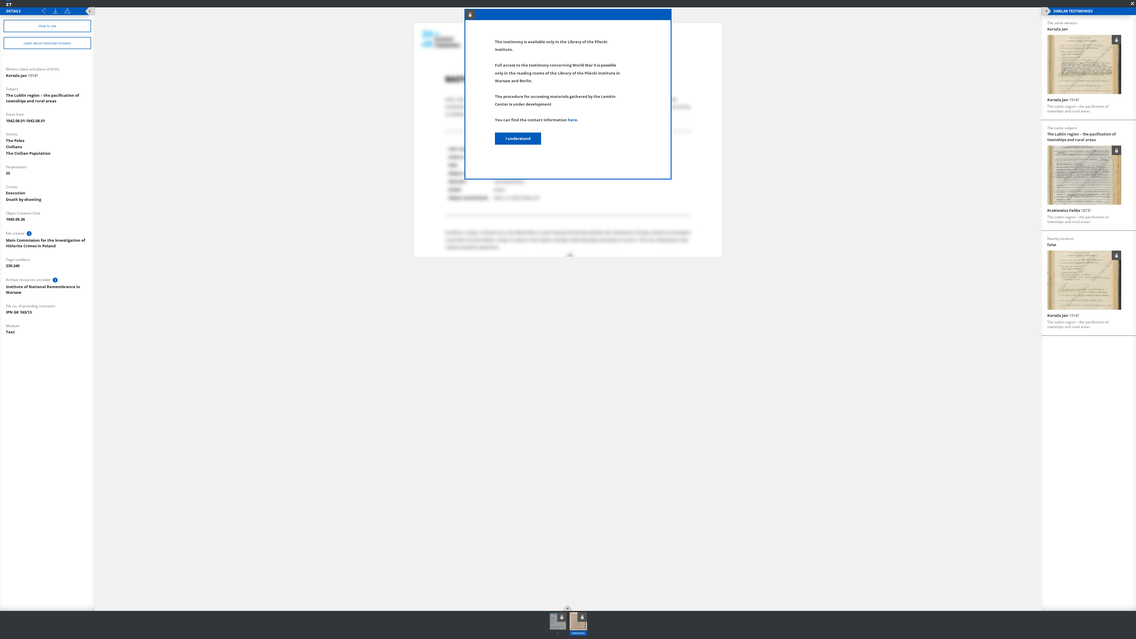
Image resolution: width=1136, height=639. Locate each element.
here (572, 119)
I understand (518, 138)
